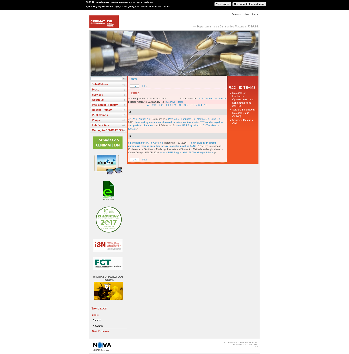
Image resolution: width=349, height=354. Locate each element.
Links (246, 14)
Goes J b (158, 142)
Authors (97, 320)
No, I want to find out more (249, 4)
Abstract (177, 126)
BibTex (222, 98)
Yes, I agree (222, 4)
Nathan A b (144, 119)
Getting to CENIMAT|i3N (107, 130)
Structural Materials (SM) (242, 122)
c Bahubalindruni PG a (140, 142)
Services (97, 94)
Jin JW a (132, 119)
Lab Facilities (100, 125)
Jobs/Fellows (100, 84)
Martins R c (203, 119)
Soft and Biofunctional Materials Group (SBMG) (244, 113)
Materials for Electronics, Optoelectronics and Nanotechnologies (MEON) (242, 99)
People (96, 120)
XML (215, 98)
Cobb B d (215, 119)
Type (157, 98)
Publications (100, 114)
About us (98, 99)
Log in (255, 14)
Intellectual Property (105, 104)
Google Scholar (205, 152)
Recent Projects (102, 109)
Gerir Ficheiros (100, 331)
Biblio (95, 314)
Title (152, 98)
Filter (145, 86)
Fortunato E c (188, 119)
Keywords (98, 325)
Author (142, 98)
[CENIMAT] (104, 27)
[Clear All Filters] (174, 101)
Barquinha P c (159, 119)
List (135, 86)
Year (163, 98)
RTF (200, 98)
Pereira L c (174, 119)
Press (95, 89)
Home (134, 78)
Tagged (208, 98)
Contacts (236, 14)
